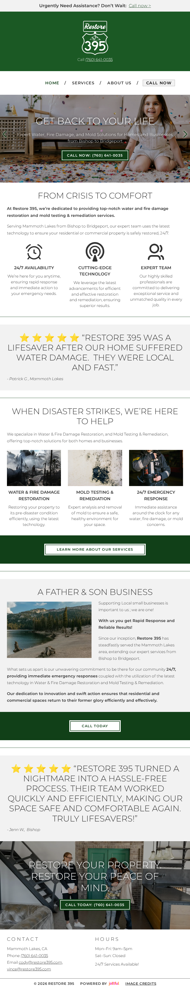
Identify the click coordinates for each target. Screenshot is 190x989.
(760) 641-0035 (99, 59)
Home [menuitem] (52, 83)
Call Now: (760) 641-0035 (95, 155)
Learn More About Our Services (95, 549)
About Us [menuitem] (119, 83)
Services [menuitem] (83, 83)
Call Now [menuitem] (159, 83)
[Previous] (4, 134)
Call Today (95, 726)
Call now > (140, 5)
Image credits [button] (140, 984)
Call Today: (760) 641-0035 (95, 905)
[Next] (185, 134)
